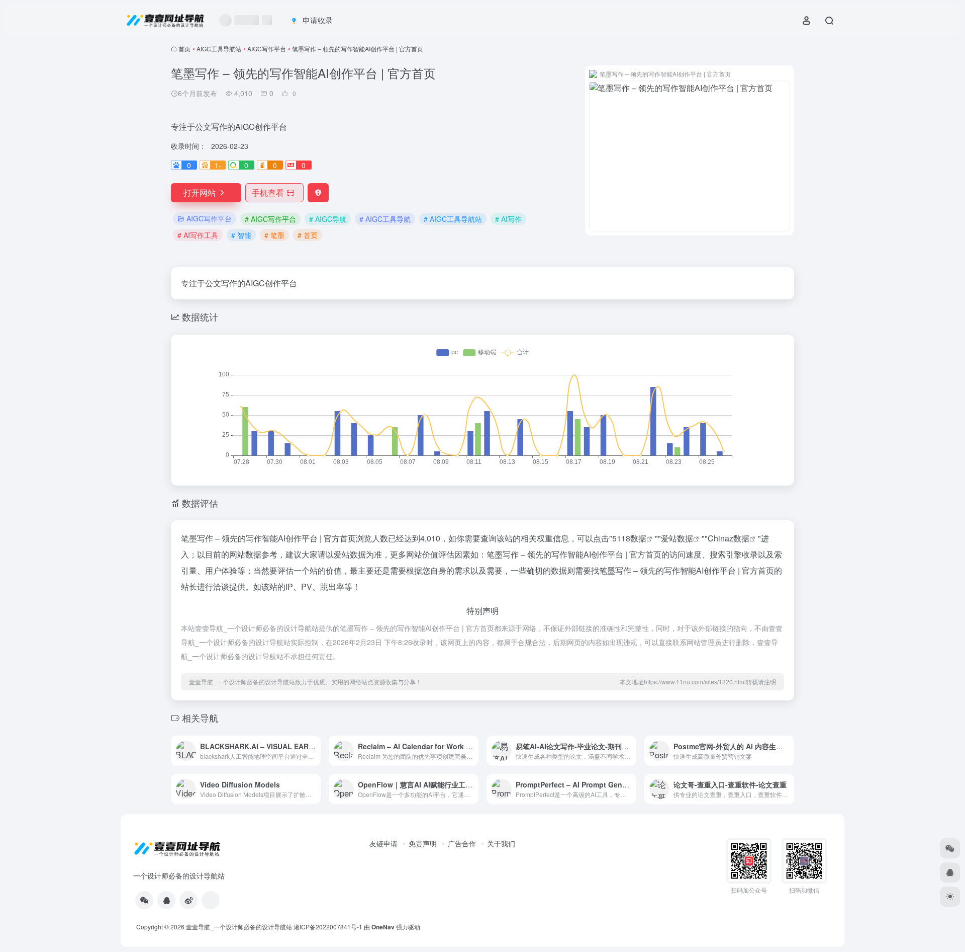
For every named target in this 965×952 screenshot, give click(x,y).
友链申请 (383, 843)
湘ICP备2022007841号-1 (328, 926)
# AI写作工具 (197, 235)
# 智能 (241, 235)
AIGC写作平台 (266, 48)
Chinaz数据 (728, 538)
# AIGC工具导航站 (453, 219)
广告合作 (462, 843)
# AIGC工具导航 (385, 219)
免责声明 (423, 843)
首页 (184, 48)
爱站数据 (677, 538)
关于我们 (501, 843)
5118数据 (629, 538)
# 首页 (308, 235)
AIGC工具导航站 (219, 48)
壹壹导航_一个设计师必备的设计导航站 (239, 926)
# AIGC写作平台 (270, 219)
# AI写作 (508, 219)
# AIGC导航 (327, 219)
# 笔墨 (274, 235)
